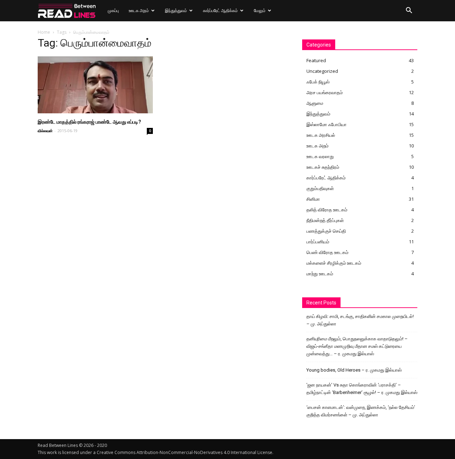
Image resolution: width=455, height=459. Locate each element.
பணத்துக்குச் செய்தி (326, 231)
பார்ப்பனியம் (317, 241)
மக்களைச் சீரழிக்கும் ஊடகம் (333, 263)
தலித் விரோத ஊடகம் (326, 209)
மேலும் (260, 10)
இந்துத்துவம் (176, 10)
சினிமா (313, 199)
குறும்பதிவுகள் (320, 188)
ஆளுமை (314, 103)
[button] (408, 11)
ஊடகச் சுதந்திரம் (322, 167)
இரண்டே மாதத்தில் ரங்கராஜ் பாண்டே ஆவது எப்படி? (89, 122)
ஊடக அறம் (139, 10)
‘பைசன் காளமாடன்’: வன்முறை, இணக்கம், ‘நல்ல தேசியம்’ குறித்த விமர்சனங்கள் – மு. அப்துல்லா (360, 411)
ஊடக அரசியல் (320, 135)
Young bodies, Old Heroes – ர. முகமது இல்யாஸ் (354, 370)
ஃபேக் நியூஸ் (318, 82)
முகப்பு (113, 10)
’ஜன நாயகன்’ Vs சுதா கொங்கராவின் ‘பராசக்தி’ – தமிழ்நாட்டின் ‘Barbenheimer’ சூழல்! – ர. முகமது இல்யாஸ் (361, 388)
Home (44, 32)
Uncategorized (322, 71)
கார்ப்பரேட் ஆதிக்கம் (220, 10)
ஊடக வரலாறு (320, 156)
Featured (316, 60)
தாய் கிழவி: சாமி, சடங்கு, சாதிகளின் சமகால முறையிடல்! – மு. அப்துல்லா (360, 320)
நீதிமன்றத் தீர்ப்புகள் (325, 220)
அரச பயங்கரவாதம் (324, 92)
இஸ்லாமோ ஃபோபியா (326, 124)
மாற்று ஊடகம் (319, 273)
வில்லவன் (45, 130)
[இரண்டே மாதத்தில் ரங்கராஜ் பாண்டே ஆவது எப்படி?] (95, 84)
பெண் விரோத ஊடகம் (327, 252)
